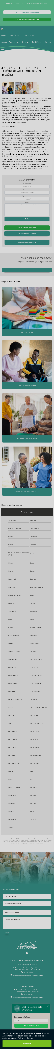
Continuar (27, 1044)
